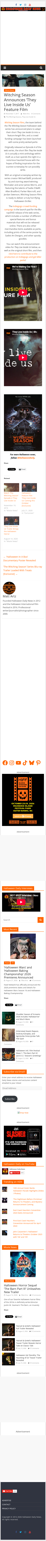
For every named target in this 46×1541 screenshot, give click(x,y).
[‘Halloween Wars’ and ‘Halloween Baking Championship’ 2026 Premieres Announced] (23, 935)
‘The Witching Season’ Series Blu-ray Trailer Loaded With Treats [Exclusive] (22, 570)
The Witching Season (13, 117)
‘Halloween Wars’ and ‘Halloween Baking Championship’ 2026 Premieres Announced (18, 972)
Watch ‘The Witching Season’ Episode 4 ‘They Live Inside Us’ (11, 497)
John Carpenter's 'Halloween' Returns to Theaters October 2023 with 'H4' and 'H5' (27, 1234)
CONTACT (6, 1504)
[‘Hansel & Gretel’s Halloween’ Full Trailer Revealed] (8, 1325)
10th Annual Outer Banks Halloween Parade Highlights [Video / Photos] (28, 1191)
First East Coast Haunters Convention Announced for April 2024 (27, 1223)
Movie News (9, 90)
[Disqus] (23, 657)
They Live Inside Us (29, 117)
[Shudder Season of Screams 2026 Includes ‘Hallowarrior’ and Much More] (8, 1013)
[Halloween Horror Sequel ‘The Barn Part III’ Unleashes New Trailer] (23, 1253)
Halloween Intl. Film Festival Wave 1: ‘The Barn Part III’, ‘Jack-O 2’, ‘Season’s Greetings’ (28, 1053)
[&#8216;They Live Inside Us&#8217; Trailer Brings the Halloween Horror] (11, 520)
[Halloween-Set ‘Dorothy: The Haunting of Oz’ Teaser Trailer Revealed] (8, 1354)
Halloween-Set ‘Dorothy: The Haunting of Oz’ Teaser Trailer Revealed (29, 1357)
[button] (23, 422)
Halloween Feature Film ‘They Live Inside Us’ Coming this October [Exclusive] (29, 499)
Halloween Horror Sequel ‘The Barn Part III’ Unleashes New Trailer (22, 1288)
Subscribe (10, 1099)
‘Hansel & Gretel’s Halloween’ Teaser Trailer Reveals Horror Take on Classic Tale (28, 1343)
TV (13, 963)
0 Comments (35, 114)
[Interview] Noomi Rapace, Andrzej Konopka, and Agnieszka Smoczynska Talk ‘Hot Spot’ (27, 1035)
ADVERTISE (6, 1500)
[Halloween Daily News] (23, 8)
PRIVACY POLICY (9, 1508)
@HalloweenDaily (25, 457)
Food (7, 963)
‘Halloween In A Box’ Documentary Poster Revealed (19, 558)
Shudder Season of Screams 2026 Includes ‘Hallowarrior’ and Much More (28, 1016)
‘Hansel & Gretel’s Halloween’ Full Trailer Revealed (28, 1327)
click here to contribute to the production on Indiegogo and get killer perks (22, 257)
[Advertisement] (23, 35)
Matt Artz (26, 114)
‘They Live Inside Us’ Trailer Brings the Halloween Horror (11, 530)
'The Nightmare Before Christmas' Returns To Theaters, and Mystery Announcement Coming (27, 1202)
